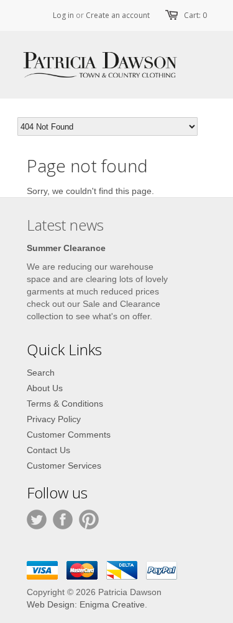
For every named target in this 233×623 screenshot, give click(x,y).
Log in (63, 15)
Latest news (65, 224)
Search (41, 373)
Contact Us (48, 450)
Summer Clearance (66, 248)
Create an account (118, 15)
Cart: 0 (195, 15)
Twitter (37, 519)
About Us (45, 388)
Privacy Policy (54, 419)
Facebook (63, 519)
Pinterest (89, 519)
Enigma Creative (112, 604)
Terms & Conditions (65, 404)
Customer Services (64, 466)
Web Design (51, 604)
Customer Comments (69, 435)
